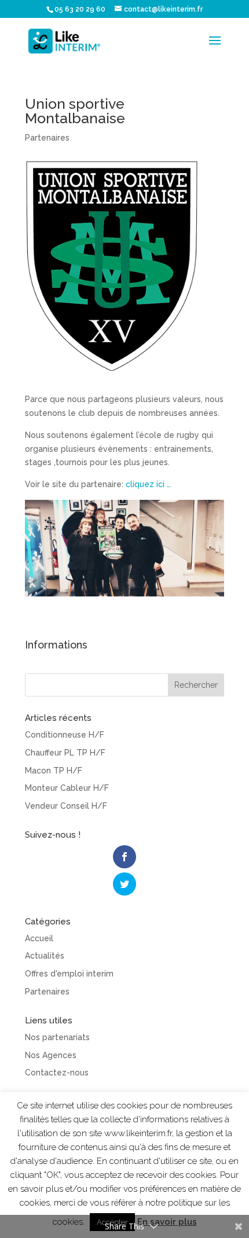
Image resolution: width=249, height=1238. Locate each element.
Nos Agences (50, 1055)
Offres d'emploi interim (69, 973)
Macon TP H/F (53, 770)
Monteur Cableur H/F (67, 788)
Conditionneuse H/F (64, 734)
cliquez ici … (148, 484)
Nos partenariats (57, 1037)
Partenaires (47, 137)
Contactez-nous (57, 1072)
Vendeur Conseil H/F (66, 805)
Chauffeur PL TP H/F (65, 752)
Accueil (39, 938)
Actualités (44, 955)
